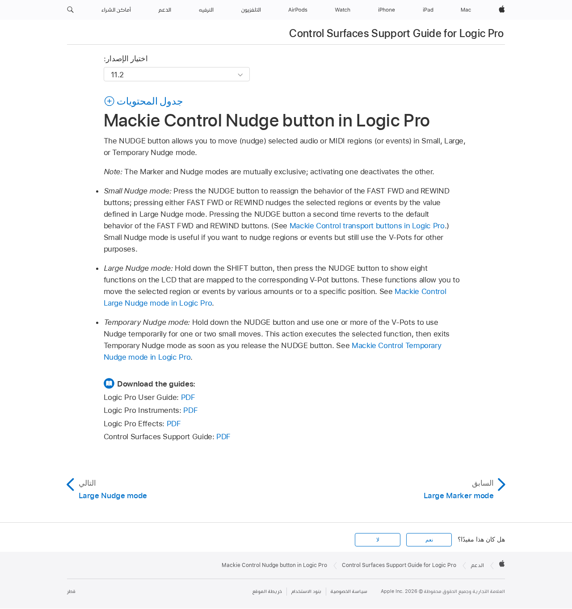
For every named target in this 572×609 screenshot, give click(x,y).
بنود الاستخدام (306, 591)
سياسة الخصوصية (349, 591)
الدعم (477, 565)
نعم (429, 540)
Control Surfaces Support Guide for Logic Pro (396, 33)
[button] (70, 10)
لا (377, 540)
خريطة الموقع (267, 591)
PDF (188, 397)
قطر (71, 591)
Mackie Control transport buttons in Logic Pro (367, 225)
